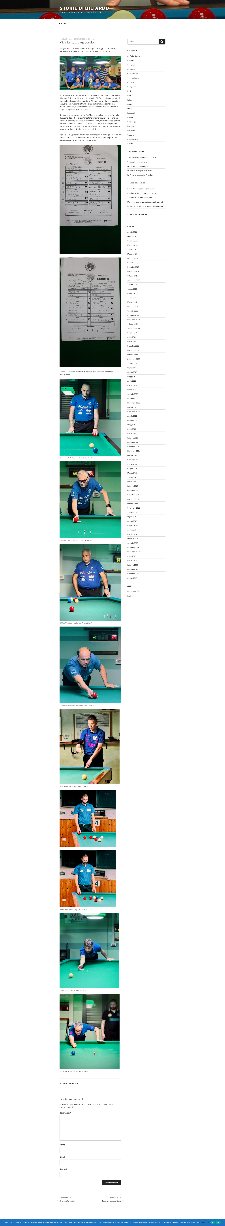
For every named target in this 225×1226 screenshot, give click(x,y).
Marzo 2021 (131, 482)
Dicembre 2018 (133, 574)
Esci (129, 596)
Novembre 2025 (133, 271)
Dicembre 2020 (133, 495)
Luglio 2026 (131, 236)
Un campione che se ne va (137, 162)
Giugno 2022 (132, 420)
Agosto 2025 (132, 285)
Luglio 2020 (131, 517)
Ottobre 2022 (132, 407)
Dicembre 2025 (133, 267)
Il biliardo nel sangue (144, 197)
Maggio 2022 (132, 425)
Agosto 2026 (132, 232)
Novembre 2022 (133, 403)
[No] (222, 1222)
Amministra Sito (133, 591)
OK (213, 1222)
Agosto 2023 (132, 363)
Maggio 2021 (132, 473)
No (218, 1222)
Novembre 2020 (133, 499)
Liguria (129, 109)
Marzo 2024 (132, 342)
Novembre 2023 (133, 350)
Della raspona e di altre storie (143, 189)
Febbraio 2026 (132, 258)
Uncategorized (132, 139)
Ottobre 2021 (132, 455)
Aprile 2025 (131, 298)
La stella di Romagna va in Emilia (139, 171)
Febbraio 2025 (132, 306)
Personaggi (131, 122)
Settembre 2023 (133, 359)
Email (62, 1157)
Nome (62, 1145)
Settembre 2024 (133, 328)
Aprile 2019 (131, 556)
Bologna (130, 60)
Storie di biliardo (84, 8)
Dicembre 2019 (133, 547)
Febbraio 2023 (132, 390)
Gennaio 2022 (132, 442)
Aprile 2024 (131, 337)
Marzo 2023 (132, 385)
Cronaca (67, 1083)
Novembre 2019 (133, 552)
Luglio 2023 (131, 368)
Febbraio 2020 (132, 539)
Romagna (131, 130)
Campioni (131, 65)
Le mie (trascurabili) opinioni (137, 166)
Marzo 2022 (132, 434)
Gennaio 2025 (132, 311)
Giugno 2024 (132, 333)
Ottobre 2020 (132, 504)
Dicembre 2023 (133, 346)
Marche (130, 117)
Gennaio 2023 (132, 394)
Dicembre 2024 (133, 315)
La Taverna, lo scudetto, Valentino (140, 175)
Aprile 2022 (131, 429)
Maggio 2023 (132, 377)
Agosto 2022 (132, 416)
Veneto (130, 144)
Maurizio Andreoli (85, 39)
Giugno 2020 (132, 521)
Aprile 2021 (131, 477)
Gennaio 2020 (132, 543)
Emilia (75, 1083)
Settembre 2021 (133, 460)
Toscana (130, 135)
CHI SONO (63, 24)
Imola (129, 104)
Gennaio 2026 (132, 263)
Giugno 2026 (132, 241)
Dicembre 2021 (133, 447)
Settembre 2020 (133, 508)
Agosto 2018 (132, 578)
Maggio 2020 (132, 525)
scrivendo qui (204, 1222)
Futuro (129, 100)
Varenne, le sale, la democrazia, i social (141, 157)
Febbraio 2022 (132, 438)
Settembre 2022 (133, 412)
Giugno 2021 (132, 469)
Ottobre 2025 (132, 276)
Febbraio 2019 (132, 565)
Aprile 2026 (131, 249)
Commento (65, 1113)
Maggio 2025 (132, 293)
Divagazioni (131, 87)
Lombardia (131, 113)
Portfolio (130, 126)
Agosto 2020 (132, 512)
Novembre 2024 (133, 320)
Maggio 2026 (132, 245)
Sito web (63, 1169)
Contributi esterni (133, 78)
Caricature (131, 69)
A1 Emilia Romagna (134, 56)
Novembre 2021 (133, 451)
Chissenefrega (132, 74)
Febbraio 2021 (132, 486)
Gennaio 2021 (132, 490)
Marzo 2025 (132, 302)
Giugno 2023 (132, 372)
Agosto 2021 (132, 464)
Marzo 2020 (132, 534)
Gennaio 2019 (132, 569)
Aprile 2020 (131, 530)
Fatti (129, 95)
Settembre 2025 (133, 280)
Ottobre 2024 (132, 324)
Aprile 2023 (131, 381)
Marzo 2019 (132, 561)
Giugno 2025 (132, 289)
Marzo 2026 (132, 254)
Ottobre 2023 (132, 355)
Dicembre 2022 (133, 398)
